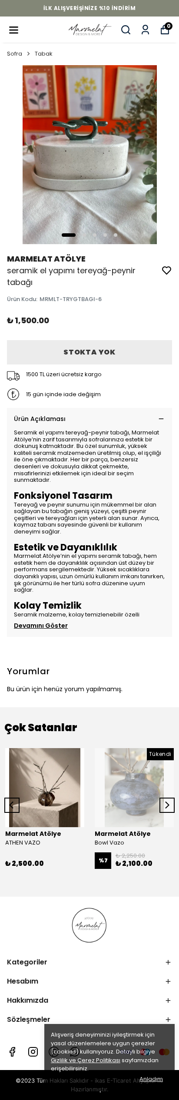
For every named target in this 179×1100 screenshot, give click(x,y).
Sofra (14, 54)
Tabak (44, 54)
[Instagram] (33, 1052)
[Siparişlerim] (145, 29)
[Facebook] (12, 1052)
